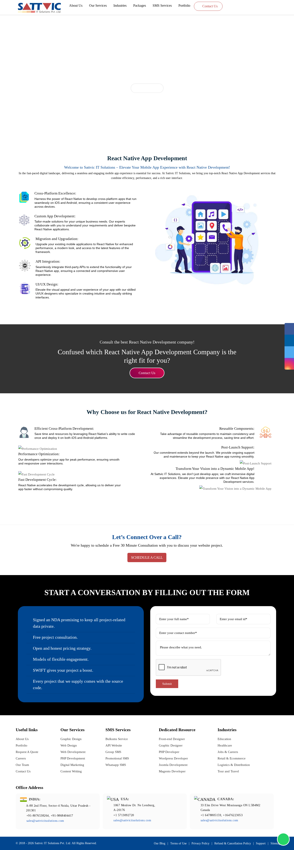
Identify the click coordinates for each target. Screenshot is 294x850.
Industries (120, 5)
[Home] (39, 8)
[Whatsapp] (283, 839)
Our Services (98, 5)
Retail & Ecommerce (232, 758)
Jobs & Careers (228, 752)
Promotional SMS (117, 758)
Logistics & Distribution (234, 765)
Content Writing (71, 771)
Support (261, 843)
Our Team (22, 765)
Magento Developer (172, 771)
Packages (139, 5)
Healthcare (225, 745)
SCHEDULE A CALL (147, 557)
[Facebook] (289, 329)
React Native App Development (147, 158)
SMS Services (162, 5)
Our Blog (159, 843)
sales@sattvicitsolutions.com (45, 820)
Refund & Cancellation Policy (232, 843)
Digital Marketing (72, 765)
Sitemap (275, 843)
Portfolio (184, 5)
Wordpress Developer (173, 758)
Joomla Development (173, 765)
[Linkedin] (289, 340)
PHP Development (72, 758)
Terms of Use (178, 843)
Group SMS (113, 752)
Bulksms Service (116, 739)
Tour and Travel (228, 771)
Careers (21, 758)
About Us (75, 5)
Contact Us (209, 6)
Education (224, 739)
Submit (167, 683)
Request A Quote (27, 752)
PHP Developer (169, 752)
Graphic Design (71, 739)
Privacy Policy (200, 843)
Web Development (72, 752)
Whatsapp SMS (115, 765)
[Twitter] (289, 352)
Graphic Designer (171, 745)
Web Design (68, 745)
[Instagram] (289, 364)
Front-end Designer (172, 739)
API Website (113, 745)
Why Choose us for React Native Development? (147, 412)
